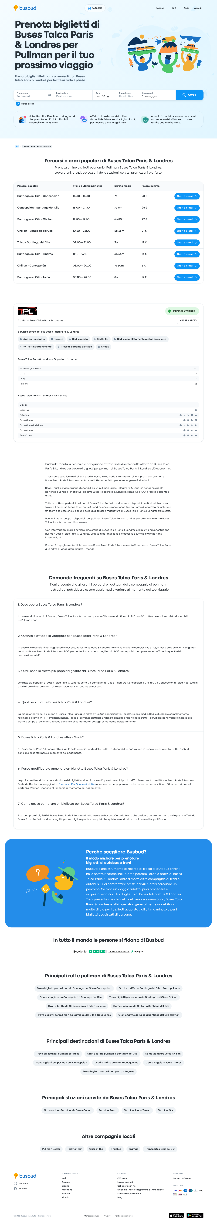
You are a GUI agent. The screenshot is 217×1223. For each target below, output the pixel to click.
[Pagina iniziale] (17, 146)
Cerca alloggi (28, 104)
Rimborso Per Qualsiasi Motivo (77, 784)
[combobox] (30, 95)
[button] (49, 95)
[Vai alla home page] (25, 8)
